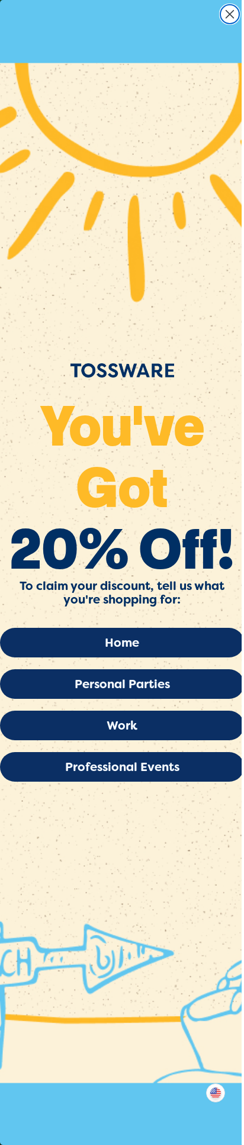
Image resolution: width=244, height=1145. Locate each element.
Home (122, 642)
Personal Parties (122, 684)
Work (122, 725)
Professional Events (122, 767)
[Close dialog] (229, 14)
